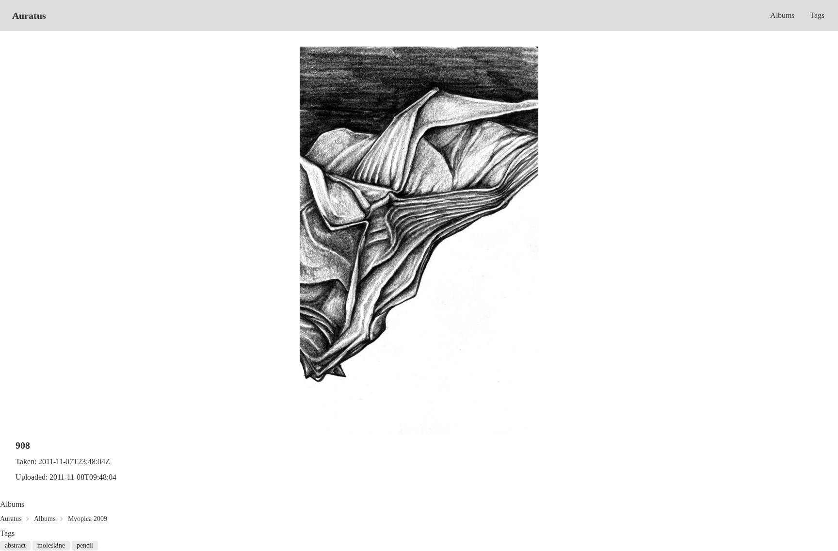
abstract (15, 545)
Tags (817, 15)
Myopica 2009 (87, 518)
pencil (85, 545)
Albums (782, 15)
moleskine (51, 545)
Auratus (29, 15)
